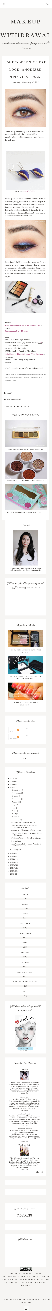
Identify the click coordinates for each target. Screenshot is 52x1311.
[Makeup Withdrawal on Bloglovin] (25, 1031)
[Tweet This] (18, 406)
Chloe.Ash (24, 1097)
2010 (12, 871)
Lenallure (24, 1069)
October (15, 796)
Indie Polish (25, 932)
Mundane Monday (25, 971)
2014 (12, 859)
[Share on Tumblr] (28, 406)
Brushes (25, 952)
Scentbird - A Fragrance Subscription (26, 830)
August (15, 802)
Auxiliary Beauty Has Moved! (21, 1116)
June (14, 808)
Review (25, 903)
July (13, 805)
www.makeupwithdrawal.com (19, 1275)
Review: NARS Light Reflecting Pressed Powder (26, 677)
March (14, 817)
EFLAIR (27, 1302)
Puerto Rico (16, 841)
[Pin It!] (22, 406)
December (16, 790)
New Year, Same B (17, 1131)
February (16, 820)
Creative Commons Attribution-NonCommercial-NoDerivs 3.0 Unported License (27, 1282)
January (15, 849)
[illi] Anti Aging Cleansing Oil (23, 822)
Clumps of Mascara (24, 1129)
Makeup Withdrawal (26, 27)
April (14, 814)
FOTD (25, 942)
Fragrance (25, 962)
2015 (12, 856)
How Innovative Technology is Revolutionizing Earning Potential (23, 1100)
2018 (12, 784)
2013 (12, 862)
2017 (12, 787)
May (14, 811)
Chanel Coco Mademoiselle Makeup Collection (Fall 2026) (24, 1084)
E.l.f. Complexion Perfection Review (26, 651)
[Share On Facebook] (15, 406)
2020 (12, 778)
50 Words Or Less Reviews (25, 981)
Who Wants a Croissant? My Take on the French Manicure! (24, 1159)
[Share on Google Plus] (25, 406)
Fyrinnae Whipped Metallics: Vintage (26, 838)
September (16, 799)
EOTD (9, 393)
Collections (25, 923)
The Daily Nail (24, 1145)
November (16, 793)
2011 (12, 868)
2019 (12, 781)
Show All (39, 1172)
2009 (12, 874)
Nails (25, 894)
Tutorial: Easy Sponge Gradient (26, 703)
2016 (12, 853)
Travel (25, 991)
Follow (25, 759)
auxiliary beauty (24, 1114)
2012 (12, 865)
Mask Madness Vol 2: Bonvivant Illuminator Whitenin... (24, 826)
